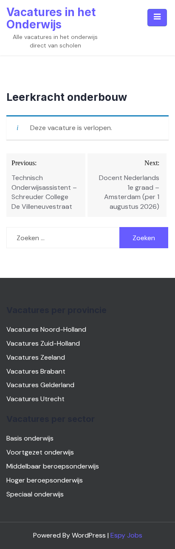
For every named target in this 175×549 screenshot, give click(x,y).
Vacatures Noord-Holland (46, 329)
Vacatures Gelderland (40, 384)
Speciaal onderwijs (35, 494)
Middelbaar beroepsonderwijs (52, 466)
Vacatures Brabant (35, 371)
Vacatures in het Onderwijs (51, 18)
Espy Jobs (126, 535)
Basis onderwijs (30, 438)
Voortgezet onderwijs (40, 452)
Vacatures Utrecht (35, 398)
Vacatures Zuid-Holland (43, 343)
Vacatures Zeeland (35, 357)
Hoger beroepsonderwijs (44, 480)
